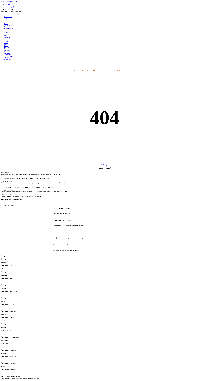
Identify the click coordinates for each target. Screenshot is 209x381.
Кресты (6, 40)
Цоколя (6, 34)
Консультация (8, 27)
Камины (6, 51)
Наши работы (8, 17)
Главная (6, 24)
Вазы (5, 35)
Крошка (6, 49)
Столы (6, 43)
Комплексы (7, 37)
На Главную (104, 165)
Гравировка (7, 38)
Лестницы (7, 53)
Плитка (6, 46)
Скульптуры (7, 59)
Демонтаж (7, 50)
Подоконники (8, 56)
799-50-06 (8, 4)
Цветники (7, 32)
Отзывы (6, 18)
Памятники (7, 29)
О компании (7, 25)
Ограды (6, 41)
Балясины (6, 57)
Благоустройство (8, 28)
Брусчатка (7, 47)
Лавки (5, 44)
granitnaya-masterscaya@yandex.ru (10, 7)
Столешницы (7, 54)
